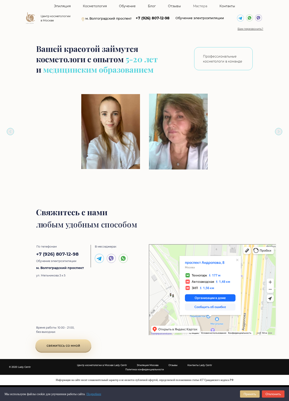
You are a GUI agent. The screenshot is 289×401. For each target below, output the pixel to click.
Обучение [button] (127, 6)
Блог (152, 6)
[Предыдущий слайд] (10, 131)
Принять (250, 394)
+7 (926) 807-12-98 (153, 18)
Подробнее (93, 394)
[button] (250, 28)
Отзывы (174, 6)
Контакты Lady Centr (199, 365)
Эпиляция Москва (147, 365)
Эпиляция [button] (62, 6)
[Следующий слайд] (278, 131)
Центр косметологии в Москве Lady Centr (102, 365)
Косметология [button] (95, 6)
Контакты (227, 6)
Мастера (200, 6)
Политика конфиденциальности (144, 369)
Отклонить (273, 394)
